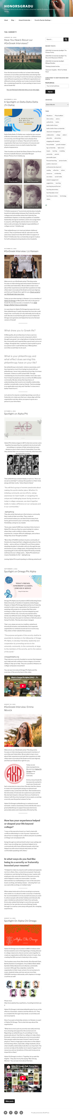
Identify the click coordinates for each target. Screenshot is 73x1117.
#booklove (49, 115)
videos (48, 199)
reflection (56, 170)
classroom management (53, 131)
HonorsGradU (18, 6)
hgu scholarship (50, 147)
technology (63, 196)
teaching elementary (52, 189)
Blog (12, 20)
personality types (51, 157)
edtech (65, 135)
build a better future (52, 125)
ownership (49, 154)
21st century (50, 119)
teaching (58, 183)
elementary (57, 138)
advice (58, 119)
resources (49, 173)
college (58, 135)
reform (63, 170)
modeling (62, 151)
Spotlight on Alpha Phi (16, 413)
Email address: (49, 82)
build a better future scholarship (55, 128)
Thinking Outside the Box (52, 66)
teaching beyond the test (53, 186)
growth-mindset (60, 144)
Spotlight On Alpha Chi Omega (20, 920)
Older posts (10, 1101)
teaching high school (52, 192)
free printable (50, 144)
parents (57, 154)
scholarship (57, 173)
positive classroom (51, 164)
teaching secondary (52, 196)
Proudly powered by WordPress (40, 1112)
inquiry (48, 151)
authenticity (49, 122)
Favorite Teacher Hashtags (43, 20)
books (57, 122)
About (6, 20)
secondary (49, 176)
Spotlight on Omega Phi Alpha (20, 571)
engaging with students (53, 141)
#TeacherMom (59, 115)
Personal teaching (51, 160)
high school (61, 147)
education (49, 138)
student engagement (52, 180)
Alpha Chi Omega (10, 301)
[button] (13, 171)
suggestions (49, 183)
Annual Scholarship (24, 20)
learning (55, 151)
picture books (63, 160)
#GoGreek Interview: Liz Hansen (21, 251)
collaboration (50, 135)
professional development (53, 167)
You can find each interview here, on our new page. (23, 90)
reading (48, 170)
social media (58, 176)
